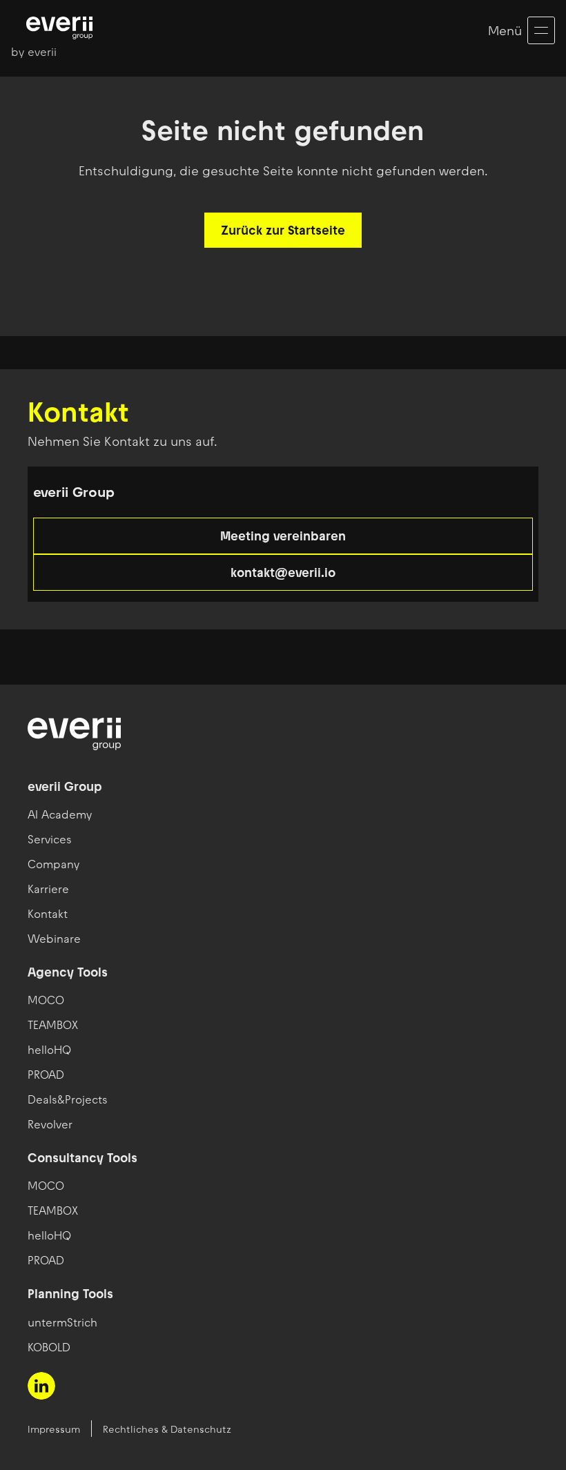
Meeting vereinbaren (283, 536)
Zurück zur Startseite (283, 230)
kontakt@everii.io (283, 572)
